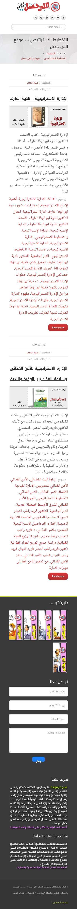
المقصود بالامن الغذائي (52, 530)
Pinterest (47, 17)
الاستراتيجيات (58, 249)
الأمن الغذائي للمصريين (52, 486)
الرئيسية (51, 53)
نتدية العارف (48, 313)
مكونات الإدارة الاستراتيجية (29, 300)
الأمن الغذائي (19, 479)
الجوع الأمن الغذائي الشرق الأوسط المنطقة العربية (42, 501)
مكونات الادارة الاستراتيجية (49, 306)
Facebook (63, 17)
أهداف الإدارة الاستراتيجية (36, 199)
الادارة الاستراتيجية (35, 243)
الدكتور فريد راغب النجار (31, 511)
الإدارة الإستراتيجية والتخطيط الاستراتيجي (44, 233)
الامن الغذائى (48, 492)
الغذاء (51, 524)
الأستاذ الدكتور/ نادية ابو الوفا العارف (43, 221)
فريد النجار (26, 549)
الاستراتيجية (37, 249)
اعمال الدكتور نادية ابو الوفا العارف (40, 215)
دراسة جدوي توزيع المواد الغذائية (33, 543)
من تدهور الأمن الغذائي (33, 561)
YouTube (52, 17)
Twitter (58, 17)
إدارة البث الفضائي (42, 479)
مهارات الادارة (58, 568)
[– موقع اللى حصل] (38, 7)
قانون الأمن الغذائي (37, 555)
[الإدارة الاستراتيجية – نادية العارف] (38, 117)
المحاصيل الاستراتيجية (29, 524)
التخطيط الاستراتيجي (52, 498)
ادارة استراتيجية (34, 212)
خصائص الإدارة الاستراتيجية (48, 275)
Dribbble (41, 17)
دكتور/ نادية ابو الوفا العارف (38, 287)
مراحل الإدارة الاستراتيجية (49, 294)
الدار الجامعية (39, 256)
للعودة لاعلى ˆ (59, 902)
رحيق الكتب (33, 82)
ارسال (38, 761)
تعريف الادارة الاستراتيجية (33, 268)
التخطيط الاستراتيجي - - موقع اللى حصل (43, 58)
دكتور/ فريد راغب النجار (51, 549)
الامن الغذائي (28, 492)
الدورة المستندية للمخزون (50, 517)
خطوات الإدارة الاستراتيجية (41, 278)
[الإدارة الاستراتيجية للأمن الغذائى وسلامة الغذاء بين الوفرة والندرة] (38, 397)
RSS (36, 17)
